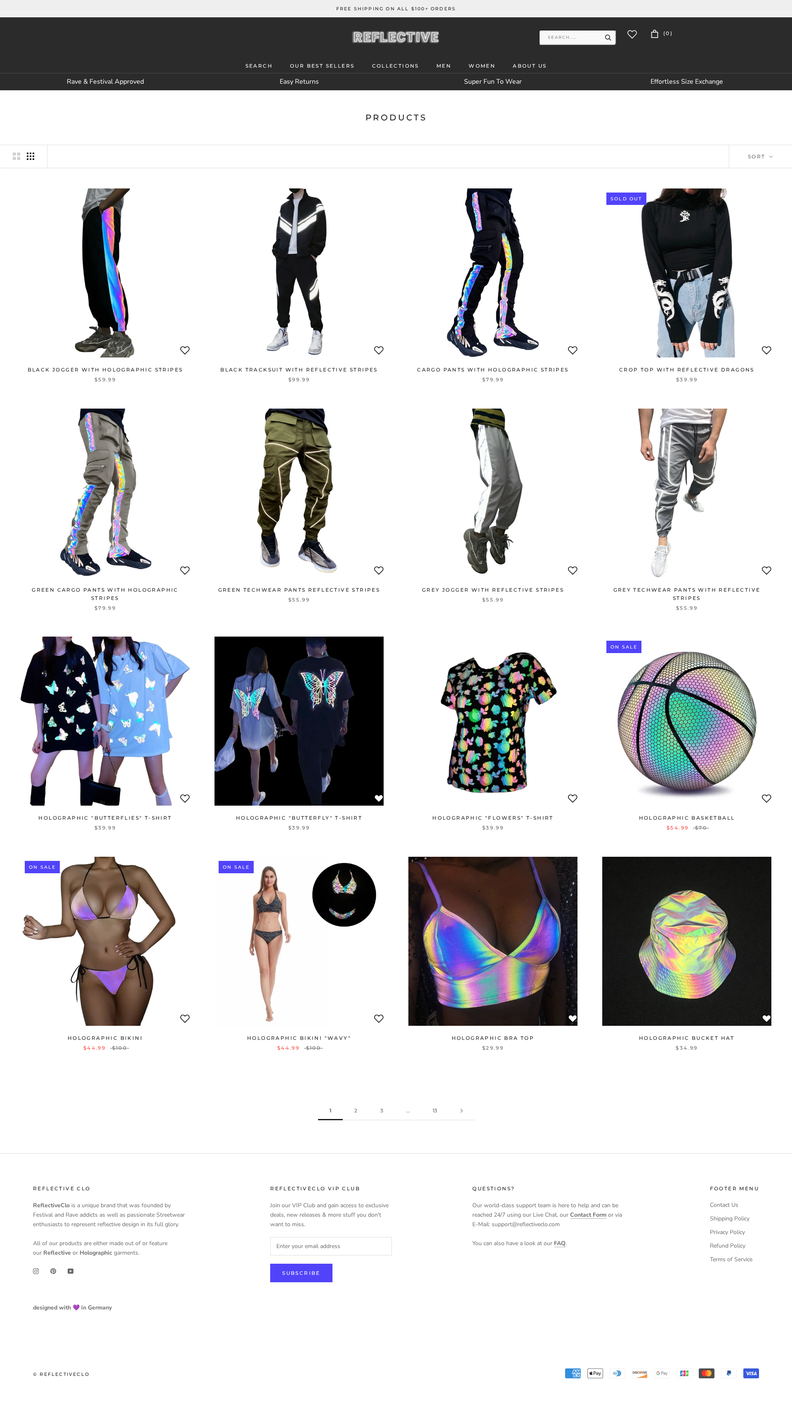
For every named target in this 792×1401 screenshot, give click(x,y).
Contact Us (724, 1205)
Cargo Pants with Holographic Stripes (492, 370)
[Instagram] (36, 1270)
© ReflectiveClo (61, 1374)
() (667, 33)
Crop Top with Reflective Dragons (686, 370)
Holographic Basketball (687, 818)
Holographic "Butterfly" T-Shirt (299, 818)
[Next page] (461, 1111)
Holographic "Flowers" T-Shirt (493, 818)
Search (259, 66)
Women (482, 66)
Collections (395, 66)
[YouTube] (70, 1270)
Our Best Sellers (322, 66)
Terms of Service (731, 1259)
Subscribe (301, 1273)
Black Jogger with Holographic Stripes (105, 370)
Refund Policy (727, 1246)
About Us (530, 66)
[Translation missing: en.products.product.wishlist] (185, 351)
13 (435, 1110)
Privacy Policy (727, 1232)
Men (443, 66)
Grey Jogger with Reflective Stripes (493, 590)
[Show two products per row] (16, 156)
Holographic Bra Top (493, 1038)
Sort (758, 156)
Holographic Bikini (105, 1038)
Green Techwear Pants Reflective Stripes (299, 590)
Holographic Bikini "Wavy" (299, 1038)
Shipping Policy (730, 1218)
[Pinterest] (53, 1270)
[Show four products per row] (30, 156)
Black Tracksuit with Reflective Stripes (299, 370)
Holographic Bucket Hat (687, 1038)
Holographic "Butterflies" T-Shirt (105, 818)
